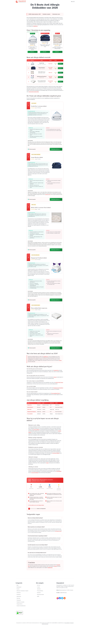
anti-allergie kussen (58, 531)
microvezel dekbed (55, 453)
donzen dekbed (36, 429)
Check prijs (60, 63)
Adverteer (39, 588)
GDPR (38, 596)
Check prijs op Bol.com (55, 149)
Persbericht (18, 594)
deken (47, 462)
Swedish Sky (45, 356)
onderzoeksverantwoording (34, 91)
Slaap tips (18, 598)
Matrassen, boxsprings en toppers (22, 590)
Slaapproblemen (19, 603)
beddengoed (50, 567)
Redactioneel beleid (40, 594)
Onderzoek (18, 592)
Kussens (18, 588)
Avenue (60, 360)
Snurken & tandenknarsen (21, 605)
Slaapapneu (19, 600)
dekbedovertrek (47, 194)
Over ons (38, 585)
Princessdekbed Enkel (55, 393)
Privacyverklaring (40, 590)
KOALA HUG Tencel (59, 382)
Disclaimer (39, 592)
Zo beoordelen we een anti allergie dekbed (36, 505)
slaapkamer (35, 26)
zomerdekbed (58, 471)
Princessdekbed (29, 413)
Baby (17, 585)
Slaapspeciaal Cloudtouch (58, 387)
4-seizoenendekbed (34, 472)
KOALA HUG (29, 409)
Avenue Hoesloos (30, 407)
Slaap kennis (19, 596)
